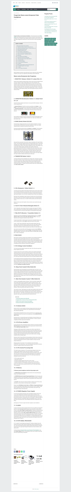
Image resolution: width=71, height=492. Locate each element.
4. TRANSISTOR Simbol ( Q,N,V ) (21, 50)
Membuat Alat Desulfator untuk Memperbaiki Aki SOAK (24, 302)
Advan (48, 38)
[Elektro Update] (16, 6)
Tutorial (18, 9)
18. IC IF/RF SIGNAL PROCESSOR (22, 68)
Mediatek (46, 41)
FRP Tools (35, 9)
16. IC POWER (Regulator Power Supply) (23, 65)
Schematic (55, 43)
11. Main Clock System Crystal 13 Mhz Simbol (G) (24, 58)
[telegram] (24, 451)
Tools (28, 9)
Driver (31, 9)
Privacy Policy (28, 2)
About (16, 2)
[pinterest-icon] (57, 3)
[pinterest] (19, 451)
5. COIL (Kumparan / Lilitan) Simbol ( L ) (23, 51)
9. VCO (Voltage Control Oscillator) (22, 56)
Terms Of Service (34, 2)
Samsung (51, 43)
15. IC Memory (19, 63)
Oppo (49, 41)
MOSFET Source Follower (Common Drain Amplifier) (24, 301)
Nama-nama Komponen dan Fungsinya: (23, 45)
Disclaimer (39, 2)
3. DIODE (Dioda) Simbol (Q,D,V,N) (22, 49)
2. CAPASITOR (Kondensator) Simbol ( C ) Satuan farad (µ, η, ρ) (26, 48)
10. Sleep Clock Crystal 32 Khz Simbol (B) (23, 57)
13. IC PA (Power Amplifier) (21, 61)
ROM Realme (46, 43)
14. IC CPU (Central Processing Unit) (22, 62)
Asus (51, 38)
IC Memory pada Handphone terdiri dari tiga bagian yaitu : (25, 64)
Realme (53, 41)
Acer (45, 38)
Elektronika (24, 9)
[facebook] (15, 451)
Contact (19, 2)
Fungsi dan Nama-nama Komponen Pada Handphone (30, 430)
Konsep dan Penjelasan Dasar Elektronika (22, 298)
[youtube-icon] (55, 3)
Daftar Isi (23, 2)
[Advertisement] (28, 27)
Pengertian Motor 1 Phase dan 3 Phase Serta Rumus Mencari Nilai (26, 299)
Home (14, 2)
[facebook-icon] (53, 3)
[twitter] (17, 451)
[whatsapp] (22, 451)
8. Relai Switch (19, 55)
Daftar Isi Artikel (19, 43)
